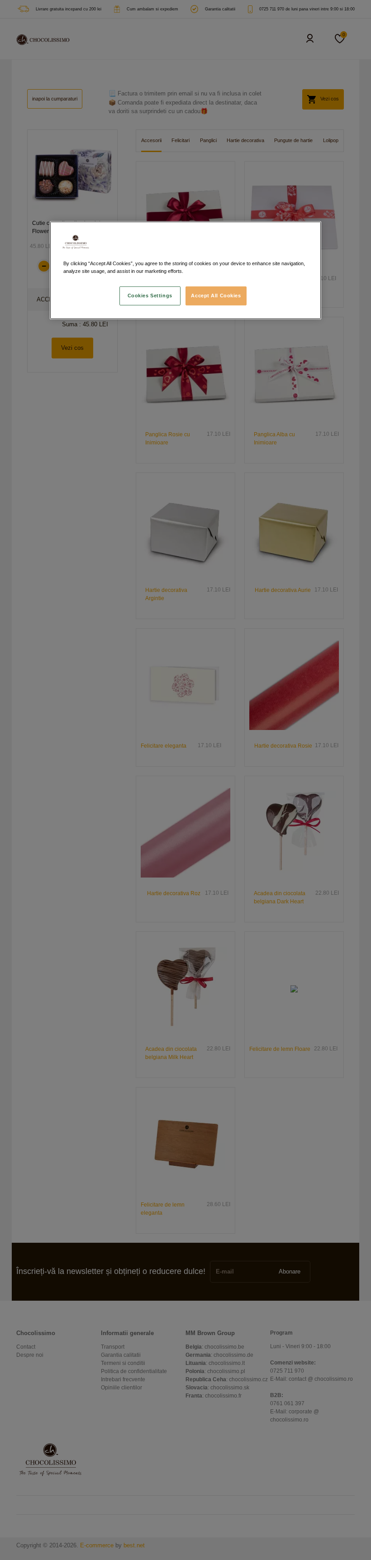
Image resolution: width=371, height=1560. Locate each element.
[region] (185, 270)
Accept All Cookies (216, 295)
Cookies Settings (150, 295)
